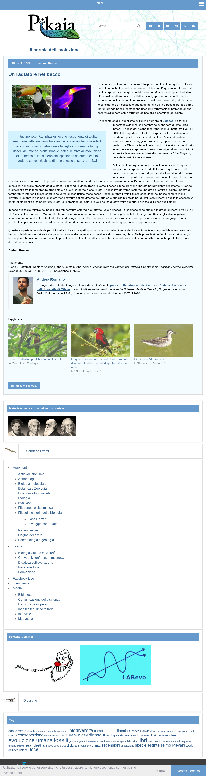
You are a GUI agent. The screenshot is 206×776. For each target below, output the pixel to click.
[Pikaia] (53, 38)
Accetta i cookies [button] (188, 770)
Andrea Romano (48, 63)
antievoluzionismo (55, 731)
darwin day (78, 735)
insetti (102, 741)
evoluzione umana (30, 740)
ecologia (112, 735)
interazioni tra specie (116, 741)
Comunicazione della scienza (39, 599)
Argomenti (20, 467)
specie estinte (147, 745)
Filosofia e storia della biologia (40, 512)
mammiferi (174, 741)
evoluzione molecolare (161, 735)
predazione (84, 745)
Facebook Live (28, 567)
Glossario (30, 700)
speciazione (127, 745)
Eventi (17, 546)
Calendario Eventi (36, 451)
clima (153, 731)
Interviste (24, 614)
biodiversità (81, 730)
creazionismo (51, 735)
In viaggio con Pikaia (43, 524)
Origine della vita (30, 535)
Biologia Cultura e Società (37, 553)
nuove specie (53, 745)
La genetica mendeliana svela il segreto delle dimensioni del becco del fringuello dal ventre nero (100, 363)
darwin (64, 735)
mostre (20, 746)
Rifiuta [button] (160, 770)
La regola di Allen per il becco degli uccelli (34, 359)
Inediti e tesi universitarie (36, 609)
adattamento (17, 731)
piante (73, 745)
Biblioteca (25, 594)
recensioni (111, 745)
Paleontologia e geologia (36, 540)
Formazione (26, 572)
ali (28, 731)
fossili (61, 740)
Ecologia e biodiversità (34, 493)
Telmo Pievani (172, 745)
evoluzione (139, 735)
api (67, 731)
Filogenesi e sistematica (35, 507)
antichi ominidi (38, 731)
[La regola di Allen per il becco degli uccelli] (37, 340)
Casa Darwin (37, 519)
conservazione (30, 735)
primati (96, 745)
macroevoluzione (158, 741)
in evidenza (21, 583)
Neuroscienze (28, 530)
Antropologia (27, 479)
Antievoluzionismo (31, 474)
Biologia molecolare (32, 483)
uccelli (34, 749)
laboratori (132, 741)
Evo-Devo (25, 503)
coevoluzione (164, 731)
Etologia (24, 498)
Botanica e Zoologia (24, 385)
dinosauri (97, 735)
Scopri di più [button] (13, 773)
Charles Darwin (139, 731)
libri (142, 740)
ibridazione (93, 741)
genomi (83, 741)
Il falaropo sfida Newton (149, 359)
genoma (73, 741)
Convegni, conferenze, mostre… (41, 557)
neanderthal (35, 745)
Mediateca (25, 618)
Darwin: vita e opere (32, 604)
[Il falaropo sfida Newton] (163, 340)
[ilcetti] (22, 765)
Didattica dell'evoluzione (35, 562)
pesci (65, 745)
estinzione (125, 735)
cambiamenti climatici (111, 731)
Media (17, 588)
